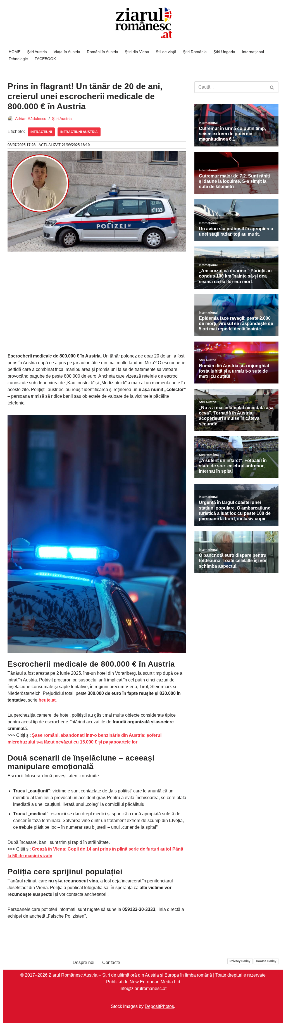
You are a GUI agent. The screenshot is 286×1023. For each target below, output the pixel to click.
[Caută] (272, 87)
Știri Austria (37, 51)
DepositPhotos (159, 1006)
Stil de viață (166, 51)
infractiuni (41, 132)
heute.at (47, 700)
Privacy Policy (240, 961)
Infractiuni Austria (79, 132)
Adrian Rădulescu (30, 118)
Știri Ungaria (224, 51)
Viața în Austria (67, 51)
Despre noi (83, 962)
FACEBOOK (45, 58)
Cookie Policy (266, 961)
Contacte (111, 962)
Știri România (195, 51)
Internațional (253, 51)
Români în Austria (102, 51)
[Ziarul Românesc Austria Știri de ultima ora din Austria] (143, 23)
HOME (14, 51)
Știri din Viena (137, 51)
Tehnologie (18, 58)
